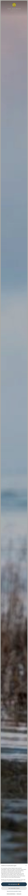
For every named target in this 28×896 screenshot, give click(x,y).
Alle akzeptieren (13, 884)
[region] (14, 874)
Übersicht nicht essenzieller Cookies (14, 891)
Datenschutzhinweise (11, 893)
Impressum (19, 893)
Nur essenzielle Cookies (14, 888)
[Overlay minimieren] (26, 865)
